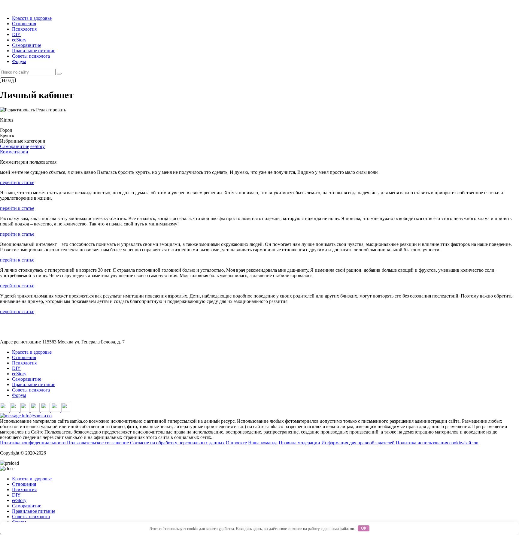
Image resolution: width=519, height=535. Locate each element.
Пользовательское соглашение (98, 442)
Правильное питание (33, 50)
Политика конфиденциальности (33, 442)
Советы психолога (31, 56)
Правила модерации (299, 442)
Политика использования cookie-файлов (437, 442)
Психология (24, 29)
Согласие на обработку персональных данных (177, 442)
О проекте (236, 442)
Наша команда (263, 442)
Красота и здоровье (32, 18)
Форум (19, 61)
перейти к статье (17, 182)
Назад (8, 80)
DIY (16, 34)
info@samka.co (36, 415)
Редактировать (50, 109)
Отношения (24, 23)
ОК (363, 528)
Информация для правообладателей (358, 442)
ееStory (19, 39)
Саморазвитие (26, 45)
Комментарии (14, 151)
